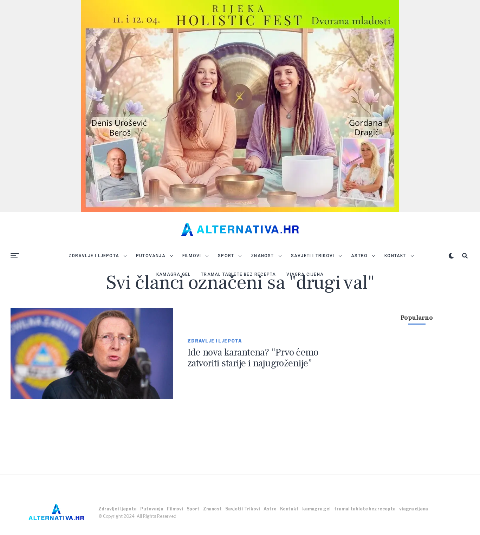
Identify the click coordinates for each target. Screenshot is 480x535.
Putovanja (151, 255)
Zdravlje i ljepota (94, 255)
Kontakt (395, 255)
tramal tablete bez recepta (238, 274)
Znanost (262, 255)
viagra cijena (305, 274)
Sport (226, 255)
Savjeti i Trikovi (312, 255)
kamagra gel (173, 274)
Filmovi (191, 255)
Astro (359, 255)
